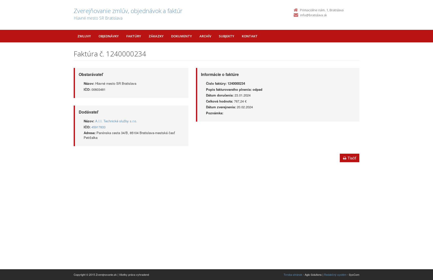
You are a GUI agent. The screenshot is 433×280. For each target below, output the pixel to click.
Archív (205, 36)
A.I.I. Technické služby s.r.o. (116, 121)
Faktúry (133, 36)
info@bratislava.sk (313, 15)
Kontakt (250, 36)
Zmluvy (84, 36)
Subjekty (226, 36)
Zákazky (156, 36)
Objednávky (108, 36)
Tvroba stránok (293, 274)
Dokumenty (181, 36)
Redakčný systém (335, 274)
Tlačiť (352, 157)
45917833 (98, 127)
